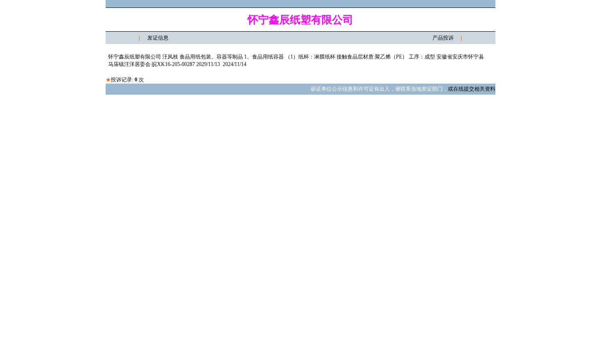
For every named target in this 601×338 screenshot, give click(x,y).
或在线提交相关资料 (471, 89)
